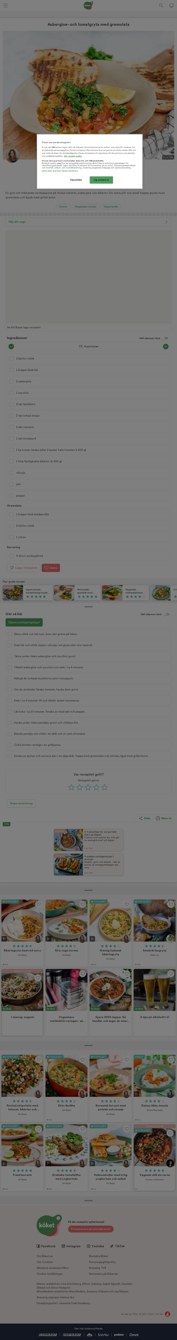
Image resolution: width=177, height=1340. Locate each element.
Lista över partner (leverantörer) (60, 171)
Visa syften (76, 180)
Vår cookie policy (73, 156)
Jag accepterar (101, 180)
